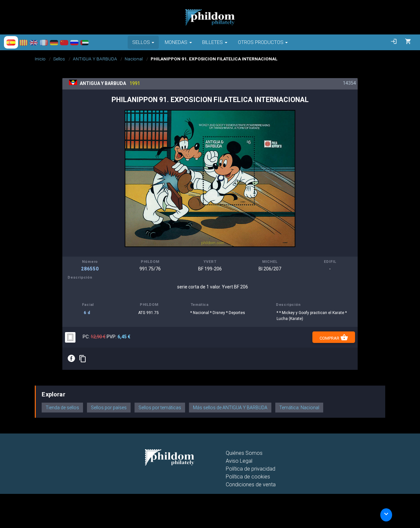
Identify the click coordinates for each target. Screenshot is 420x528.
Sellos (59, 58)
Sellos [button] (141, 42)
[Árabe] (84, 42)
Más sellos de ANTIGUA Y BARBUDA (230, 407)
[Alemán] (54, 42)
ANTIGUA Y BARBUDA (95, 58)
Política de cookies (248, 477)
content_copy (83, 359)
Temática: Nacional (299, 407)
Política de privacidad (250, 469)
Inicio (40, 58)
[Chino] (64, 42)
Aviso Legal (239, 461)
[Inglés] (33, 42)
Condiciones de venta (251, 484)
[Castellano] (11, 42)
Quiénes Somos (244, 453)
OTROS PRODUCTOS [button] (261, 42)
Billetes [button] (212, 42)
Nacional (134, 58)
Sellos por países (109, 407)
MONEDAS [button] (176, 42)
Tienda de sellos (62, 407)
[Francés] (44, 42)
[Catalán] (23, 42)
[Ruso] (74, 42)
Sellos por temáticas (159, 407)
